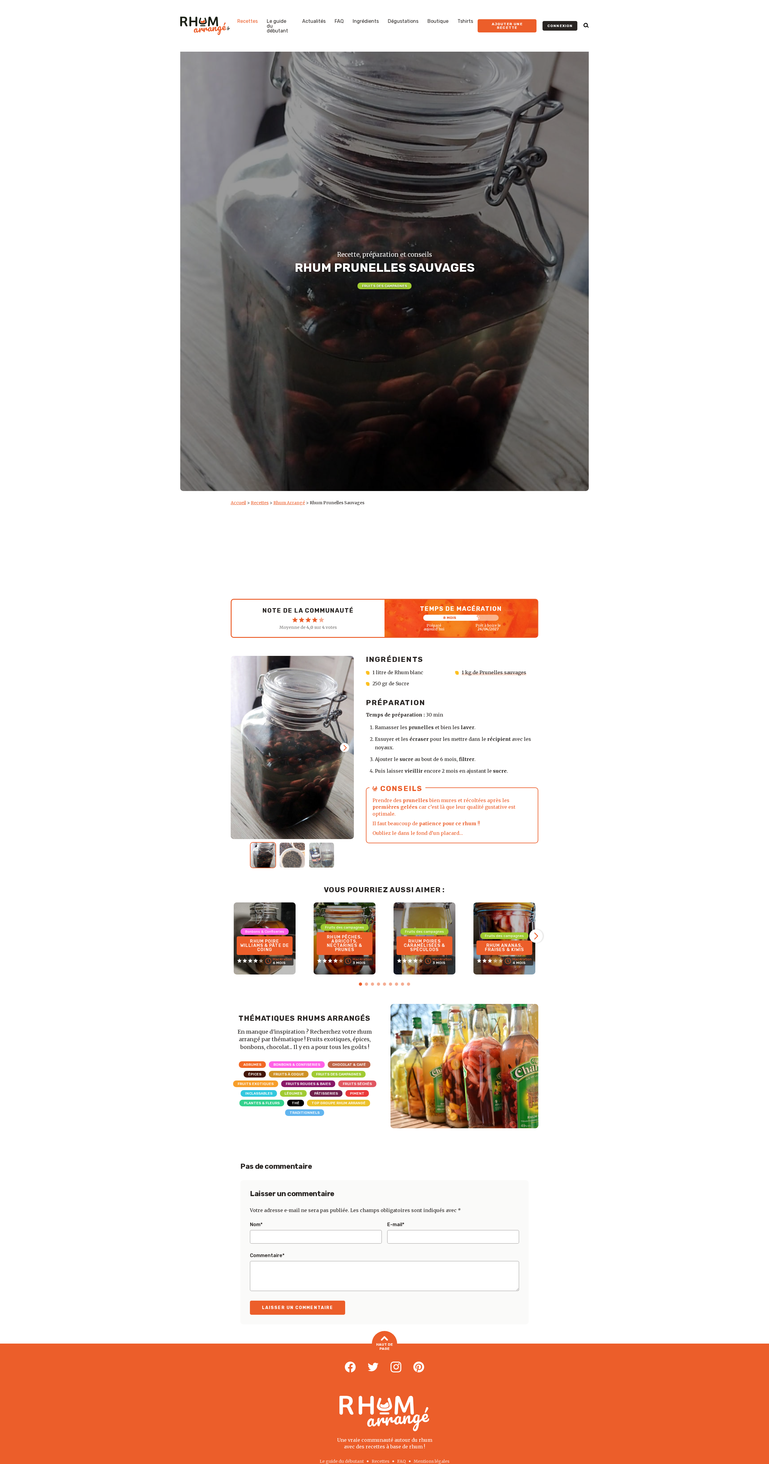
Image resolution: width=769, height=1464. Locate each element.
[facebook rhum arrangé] (350, 1367)
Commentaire (267, 1255)
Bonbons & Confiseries (296, 1064)
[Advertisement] (384, 551)
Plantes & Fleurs (262, 1103)
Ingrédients (366, 21)
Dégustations (403, 21)
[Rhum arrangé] (205, 26)
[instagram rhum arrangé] (396, 1367)
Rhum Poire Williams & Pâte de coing (264, 945)
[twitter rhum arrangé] (373, 1367)
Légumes (293, 1093)
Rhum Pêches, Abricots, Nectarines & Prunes (344, 943)
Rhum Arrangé (289, 502)
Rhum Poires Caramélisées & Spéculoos (424, 945)
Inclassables (258, 1093)
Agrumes (252, 1064)
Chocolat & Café (349, 1064)
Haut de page (384, 1346)
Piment (357, 1093)
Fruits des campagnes (384, 286)
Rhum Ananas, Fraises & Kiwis (504, 947)
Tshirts (465, 21)
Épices (254, 1074)
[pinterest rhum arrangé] (418, 1367)
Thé (295, 1103)
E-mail (395, 1224)
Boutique (437, 21)
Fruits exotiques (256, 1084)
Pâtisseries (326, 1093)
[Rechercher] (586, 26)
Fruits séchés (357, 1084)
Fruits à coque (288, 1074)
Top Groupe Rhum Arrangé (339, 1103)
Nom (256, 1224)
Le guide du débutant (277, 26)
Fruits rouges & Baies (308, 1084)
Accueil (238, 502)
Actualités (314, 21)
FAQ (339, 21)
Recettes (247, 21)
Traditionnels (305, 1113)
